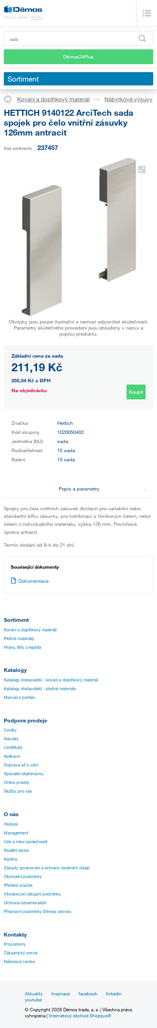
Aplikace (12, 756)
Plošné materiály (19, 638)
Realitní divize (16, 850)
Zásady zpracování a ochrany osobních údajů (47, 867)
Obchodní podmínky (23, 876)
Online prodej (16, 782)
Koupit (136, 392)
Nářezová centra (19, 961)
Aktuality (34, 993)
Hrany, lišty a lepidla (22, 647)
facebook (87, 993)
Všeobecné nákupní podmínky (32, 894)
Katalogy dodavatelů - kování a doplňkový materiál (51, 680)
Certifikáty (13, 747)
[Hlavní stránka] (10, 99)
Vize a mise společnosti (25, 841)
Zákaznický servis (21, 952)
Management (16, 833)
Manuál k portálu (19, 697)
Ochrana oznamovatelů (25, 902)
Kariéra (10, 859)
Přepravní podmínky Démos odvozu (37, 911)
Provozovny (15, 944)
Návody (11, 738)
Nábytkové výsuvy (128, 99)
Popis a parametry (79, 489)
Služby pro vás (18, 791)
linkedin (114, 993)
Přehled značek (18, 885)
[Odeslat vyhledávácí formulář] (142, 38)
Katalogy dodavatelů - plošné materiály (40, 688)
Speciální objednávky (24, 773)
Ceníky (10, 730)
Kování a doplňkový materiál (53, 99)
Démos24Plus (78, 57)
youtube (33, 999)
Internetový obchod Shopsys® (80, 1015)
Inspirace (60, 993)
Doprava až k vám (21, 765)
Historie (11, 824)
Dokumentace (33, 581)
